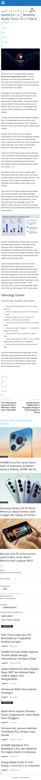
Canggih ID (4, 646)
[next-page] (1, 565)
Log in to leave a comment (10, 620)
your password (5, 586)
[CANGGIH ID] (20, 21)
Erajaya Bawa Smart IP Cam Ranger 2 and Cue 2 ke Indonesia (20, 763)
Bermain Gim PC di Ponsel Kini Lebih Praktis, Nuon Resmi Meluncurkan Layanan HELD (18, 557)
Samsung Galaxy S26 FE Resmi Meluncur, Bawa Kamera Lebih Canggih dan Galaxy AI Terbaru (18, 511)
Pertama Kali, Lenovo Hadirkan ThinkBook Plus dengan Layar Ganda (19, 731)
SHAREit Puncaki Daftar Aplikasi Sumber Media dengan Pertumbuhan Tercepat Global (19, 655)
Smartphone (4, 457)
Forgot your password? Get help (10, 594)
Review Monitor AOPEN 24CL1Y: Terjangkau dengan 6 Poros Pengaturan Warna (31, 407)
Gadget (3, 548)
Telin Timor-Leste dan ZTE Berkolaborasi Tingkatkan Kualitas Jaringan (16, 638)
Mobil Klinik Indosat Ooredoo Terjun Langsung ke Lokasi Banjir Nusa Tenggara (20, 714)
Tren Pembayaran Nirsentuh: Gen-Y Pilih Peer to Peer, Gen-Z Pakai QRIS (8, 406)
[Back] (0, 568)
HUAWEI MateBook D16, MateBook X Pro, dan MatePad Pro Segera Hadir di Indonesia (18, 748)
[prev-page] (0, 565)
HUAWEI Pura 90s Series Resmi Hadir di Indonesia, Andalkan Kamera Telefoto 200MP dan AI (18, 466)
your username (5, 579)
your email (3, 605)
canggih (12, 167)
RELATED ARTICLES (9, 420)
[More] (20, 46)
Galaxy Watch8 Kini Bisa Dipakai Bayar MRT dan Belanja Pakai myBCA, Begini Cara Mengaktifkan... (20, 674)
